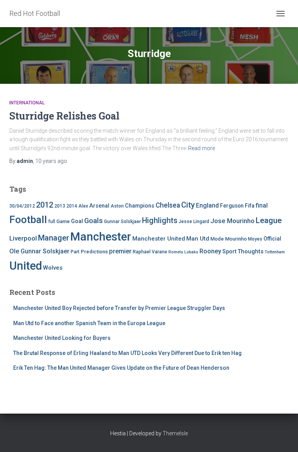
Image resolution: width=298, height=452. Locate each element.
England (207, 205)
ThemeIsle (175, 433)
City (188, 205)
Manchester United (158, 238)
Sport (229, 251)
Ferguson (232, 206)
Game (63, 221)
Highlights (159, 220)
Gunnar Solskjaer (122, 221)
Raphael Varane (150, 252)
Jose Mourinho (232, 221)
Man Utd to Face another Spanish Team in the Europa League (89, 323)
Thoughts (250, 251)
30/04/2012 (22, 206)
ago (51, 161)
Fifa (250, 206)
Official (272, 239)
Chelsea (168, 205)
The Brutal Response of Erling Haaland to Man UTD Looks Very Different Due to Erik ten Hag (127, 353)
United (25, 265)
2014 (71, 206)
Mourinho (236, 239)
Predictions (94, 252)
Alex (83, 206)
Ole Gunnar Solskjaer (39, 251)
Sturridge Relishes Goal (64, 115)
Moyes (255, 239)
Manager (53, 237)
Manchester (100, 236)
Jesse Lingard (193, 221)
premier (120, 251)
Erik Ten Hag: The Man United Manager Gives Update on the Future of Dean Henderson (121, 368)
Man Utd (197, 238)
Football (28, 219)
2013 (59, 206)
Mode (217, 239)
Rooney (210, 251)
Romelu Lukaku (183, 252)
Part (75, 252)
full (51, 221)
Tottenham (275, 252)
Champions (139, 206)
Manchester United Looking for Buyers (62, 338)
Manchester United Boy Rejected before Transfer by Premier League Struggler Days (119, 308)
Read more (201, 148)
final (262, 205)
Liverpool (23, 238)
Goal (77, 221)
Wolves (52, 267)
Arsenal (99, 206)
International (27, 103)
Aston (117, 206)
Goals (93, 220)
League (269, 220)
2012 (44, 205)
